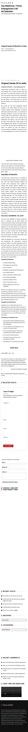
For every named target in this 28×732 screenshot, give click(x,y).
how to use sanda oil (6, 360)
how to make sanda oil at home (19, 359)
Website (5, 437)
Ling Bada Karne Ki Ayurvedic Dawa (11, 607)
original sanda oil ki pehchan (10, 362)
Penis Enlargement (9, 366)
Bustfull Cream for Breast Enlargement (16, 662)
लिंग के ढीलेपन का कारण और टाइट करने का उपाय (12, 596)
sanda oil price (16, 364)
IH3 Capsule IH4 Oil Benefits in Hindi (16, 665)
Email (5, 428)
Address (4, 472)
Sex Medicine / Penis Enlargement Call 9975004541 (11, 9)
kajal (4, 673)
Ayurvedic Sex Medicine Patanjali (19, 369)
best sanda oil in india (6, 359)
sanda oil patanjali (8, 364)
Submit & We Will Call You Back (10, 482)
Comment (6, 403)
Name (5, 420)
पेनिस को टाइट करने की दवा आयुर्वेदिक (10, 610)
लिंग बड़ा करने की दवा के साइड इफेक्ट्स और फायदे (13, 604)
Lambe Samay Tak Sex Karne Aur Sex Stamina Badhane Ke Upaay (14, 600)
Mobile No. (5, 467)
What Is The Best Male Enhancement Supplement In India (13, 374)
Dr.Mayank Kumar (13, 80)
